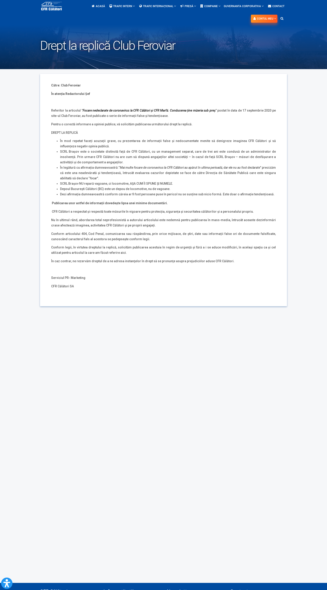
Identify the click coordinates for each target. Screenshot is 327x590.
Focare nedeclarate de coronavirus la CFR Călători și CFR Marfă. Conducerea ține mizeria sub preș (149, 110)
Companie (211, 6)
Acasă (100, 6)
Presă (189, 6)
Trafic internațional (158, 6)
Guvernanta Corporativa (243, 6)
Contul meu (265, 18)
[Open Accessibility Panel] (6, 583)
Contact (278, 6)
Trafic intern (123, 6)
